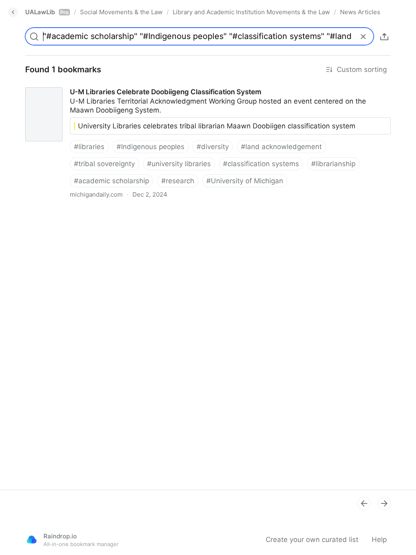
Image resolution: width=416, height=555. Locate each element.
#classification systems (261, 164)
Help (379, 539)
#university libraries (179, 164)
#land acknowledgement (281, 147)
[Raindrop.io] (31, 539)
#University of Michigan (244, 181)
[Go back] (13, 12)
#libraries (89, 147)
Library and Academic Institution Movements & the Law (251, 12)
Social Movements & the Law (121, 12)
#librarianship (333, 164)
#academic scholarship (111, 181)
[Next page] (384, 503)
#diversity (213, 147)
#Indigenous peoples (150, 147)
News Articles (360, 12)
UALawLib (47, 12)
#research (177, 181)
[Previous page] (364, 503)
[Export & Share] (384, 36)
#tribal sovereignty (104, 164)
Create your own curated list (312, 539)
